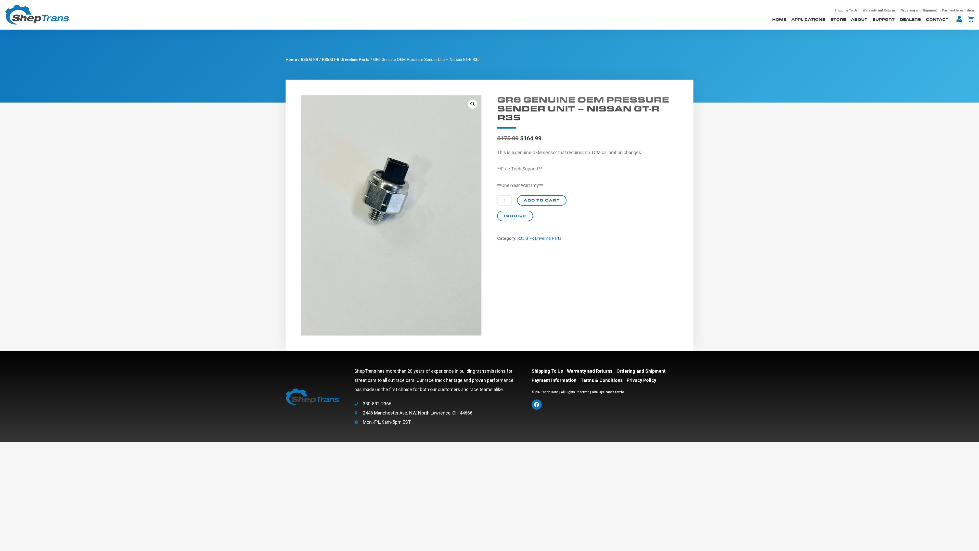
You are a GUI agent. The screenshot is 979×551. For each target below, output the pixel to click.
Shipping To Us (846, 10)
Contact (937, 19)
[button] (472, 104)
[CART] (971, 19)
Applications (808, 19)
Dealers (910, 19)
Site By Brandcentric (608, 392)
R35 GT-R (309, 59)
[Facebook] (537, 404)
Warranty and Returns (879, 10)
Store (838, 19)
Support (883, 19)
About (859, 19)
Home (779, 19)
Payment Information (958, 10)
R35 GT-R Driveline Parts (345, 59)
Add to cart (542, 200)
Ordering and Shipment (919, 10)
